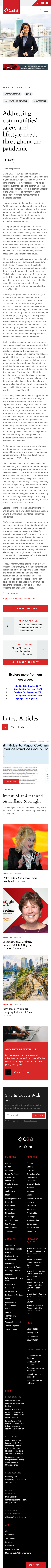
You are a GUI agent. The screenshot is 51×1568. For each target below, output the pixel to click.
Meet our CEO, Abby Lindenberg (18, 1553)
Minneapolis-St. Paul (13, 1198)
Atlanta (8, 1163)
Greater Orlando (11, 1184)
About (7, 1531)
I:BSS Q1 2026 (32, 1333)
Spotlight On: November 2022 (28, 695)
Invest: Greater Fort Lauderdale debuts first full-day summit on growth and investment (14, 1425)
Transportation (11, 1329)
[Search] (41, 10)
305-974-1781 (11, 1483)
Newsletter (9, 1546)
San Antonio (10, 1224)
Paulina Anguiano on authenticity (35, 1369)
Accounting (10, 1263)
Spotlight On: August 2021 (28, 698)
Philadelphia (10, 1213)
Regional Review (11, 1256)
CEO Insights (10, 1260)
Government (10, 1284)
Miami (28, 94)
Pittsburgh (9, 1217)
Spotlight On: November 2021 (28, 689)
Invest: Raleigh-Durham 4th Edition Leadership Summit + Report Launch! (36, 1298)
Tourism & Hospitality (13, 1322)
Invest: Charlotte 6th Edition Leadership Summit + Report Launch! (35, 1286)
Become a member (12, 1549)
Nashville (9, 1202)
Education (9, 1274)
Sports (8, 1312)
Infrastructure (11, 1291)
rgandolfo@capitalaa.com (16, 1500)
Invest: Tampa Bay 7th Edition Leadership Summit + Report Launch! (36, 1275)
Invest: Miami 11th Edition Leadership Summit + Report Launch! (34, 1264)
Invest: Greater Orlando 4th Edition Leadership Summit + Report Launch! (36, 1252)
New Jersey (10, 1206)
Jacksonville (10, 1191)
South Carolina (11, 1228)
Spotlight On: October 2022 (28, 686)
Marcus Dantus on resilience (34, 1381)
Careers (8, 1542)
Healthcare (9, 1288)
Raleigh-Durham (11, 1220)
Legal (7, 1299)
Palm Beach (10, 1209)
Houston (8, 1188)
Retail (7, 1309)
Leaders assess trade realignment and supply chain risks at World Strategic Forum (14, 1461)
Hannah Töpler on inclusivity (34, 1375)
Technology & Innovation (10, 1317)
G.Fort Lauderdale (12, 94)
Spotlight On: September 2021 (28, 692)
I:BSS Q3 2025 (32, 1340)
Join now (38, 1115)
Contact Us (9, 1535)
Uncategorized (40, 101)
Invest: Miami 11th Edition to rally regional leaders (14, 1403)
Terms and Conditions (30, 1121)
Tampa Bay (9, 1231)
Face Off (8, 1252)
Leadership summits (13, 1249)
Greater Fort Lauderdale (10, 1179)
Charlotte (9, 1170)
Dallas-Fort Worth (12, 1174)
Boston (8, 1167)
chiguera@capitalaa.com (15, 1480)
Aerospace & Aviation (13, 1267)
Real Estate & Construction (16, 101)
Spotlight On (10, 1245)
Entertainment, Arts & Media (14, 1279)
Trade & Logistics (12, 1326)
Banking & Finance (12, 1271)
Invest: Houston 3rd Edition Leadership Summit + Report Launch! (35, 1309)
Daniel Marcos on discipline (34, 1357)
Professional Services (13, 1295)
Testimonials (10, 1538)
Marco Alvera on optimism (33, 1363)
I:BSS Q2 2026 (32, 1329)
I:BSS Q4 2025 (32, 1336)
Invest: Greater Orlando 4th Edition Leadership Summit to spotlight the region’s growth (14, 1413)
